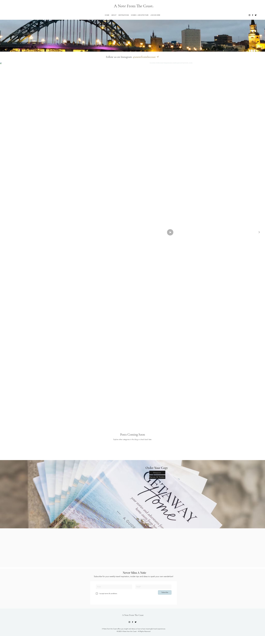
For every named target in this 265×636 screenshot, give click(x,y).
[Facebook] (253, 15)
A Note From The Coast (133, 5)
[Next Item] (259, 232)
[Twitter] (256, 15)
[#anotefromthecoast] (158, 57)
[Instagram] (249, 15)
